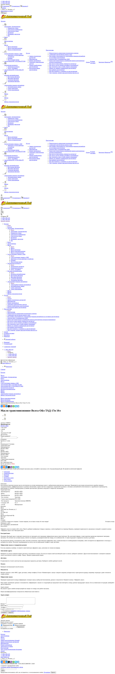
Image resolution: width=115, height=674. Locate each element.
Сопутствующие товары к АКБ (20, 257)
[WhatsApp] (13, 406)
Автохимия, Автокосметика (19, 231)
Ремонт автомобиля (6, 645)
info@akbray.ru (6, 363)
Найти (2, 670)
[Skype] (16, 406)
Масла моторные (5, 400)
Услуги (9, 298)
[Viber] (11, 406)
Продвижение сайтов (17, 667)
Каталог (9, 227)
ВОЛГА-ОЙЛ (4, 426)
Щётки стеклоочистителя (8, 395)
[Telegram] (18, 406)
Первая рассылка (7, 625)
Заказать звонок (5, 221)
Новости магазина (19, 625)
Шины (2, 390)
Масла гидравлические (7, 401)
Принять (53, 672)
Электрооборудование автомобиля (21, 284)
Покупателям (11, 312)
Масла (12, 248)
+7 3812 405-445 (5, 3)
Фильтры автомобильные (18, 274)
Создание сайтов (5, 667)
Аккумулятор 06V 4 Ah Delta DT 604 (11, 384)
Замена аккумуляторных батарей (10, 640)
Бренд (2, 378)
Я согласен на (16, 611)
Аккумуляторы (5, 380)
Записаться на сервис (7, 11)
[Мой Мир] (6, 406)
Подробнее (47, 672)
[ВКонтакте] (2, 406)
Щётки (3, 392)
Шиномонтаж (5, 643)
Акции (3, 651)
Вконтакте (9, 366)
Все (9, 35)
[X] (9, 406)
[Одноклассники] (4, 406)
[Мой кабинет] (1, 195)
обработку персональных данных (20, 611)
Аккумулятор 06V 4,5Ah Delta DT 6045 (12, 386)
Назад (9, 225)
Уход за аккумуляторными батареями (11, 649)
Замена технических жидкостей (10, 642)
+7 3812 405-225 (5, 1)
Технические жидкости (17, 266)
